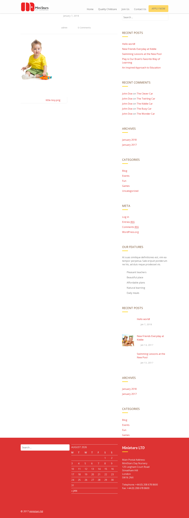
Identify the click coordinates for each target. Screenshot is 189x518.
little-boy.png (53, 100)
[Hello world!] (128, 323)
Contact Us (140, 9)
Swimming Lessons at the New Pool (142, 54)
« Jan (74, 490)
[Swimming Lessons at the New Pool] (128, 358)
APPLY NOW (158, 8)
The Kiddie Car (145, 103)
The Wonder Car (146, 113)
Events (125, 175)
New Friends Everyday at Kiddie (139, 49)
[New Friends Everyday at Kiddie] (128, 340)
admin (64, 27)
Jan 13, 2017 (147, 362)
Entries (128, 222)
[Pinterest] (165, 511)
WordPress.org (130, 232)
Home (90, 9)
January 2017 (129, 144)
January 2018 (129, 139)
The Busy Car (144, 108)
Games (126, 186)
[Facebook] (138, 511)
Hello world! (128, 44)
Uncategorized (130, 191)
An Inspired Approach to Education (141, 67)
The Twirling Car (146, 98)
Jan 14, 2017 (147, 344)
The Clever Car (145, 93)
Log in (125, 217)
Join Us (125, 9)
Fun (124, 180)
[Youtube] (158, 511)
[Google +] (145, 511)
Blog (124, 170)
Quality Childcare (107, 9)
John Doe (127, 93)
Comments (130, 227)
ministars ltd (36, 511)
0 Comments (84, 27)
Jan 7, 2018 (146, 324)
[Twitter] (151, 511)
